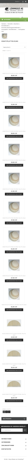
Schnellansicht (22, 56)
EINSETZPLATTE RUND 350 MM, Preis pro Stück (14, 189)
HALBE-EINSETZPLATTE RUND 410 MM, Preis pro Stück (14, 364)
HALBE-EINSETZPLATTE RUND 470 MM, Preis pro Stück (14, 395)
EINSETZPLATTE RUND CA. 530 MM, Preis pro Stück (14, 304)
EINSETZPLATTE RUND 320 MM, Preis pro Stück (14, 160)
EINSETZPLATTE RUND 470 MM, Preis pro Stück (14, 275)
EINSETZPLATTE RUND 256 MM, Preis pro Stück (14, 102)
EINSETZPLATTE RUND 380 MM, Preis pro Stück (14, 218)
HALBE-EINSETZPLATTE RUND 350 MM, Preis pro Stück (14, 334)
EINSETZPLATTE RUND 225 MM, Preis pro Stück (14, 73)
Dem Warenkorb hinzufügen (14, 78)
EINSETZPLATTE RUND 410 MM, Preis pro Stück (14, 247)
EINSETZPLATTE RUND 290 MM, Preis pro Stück (14, 131)
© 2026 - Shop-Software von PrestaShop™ (14, 459)
